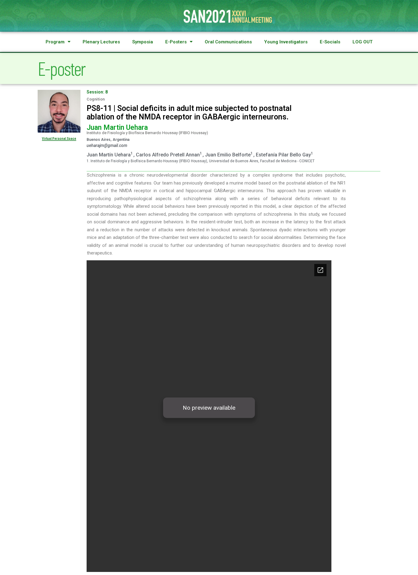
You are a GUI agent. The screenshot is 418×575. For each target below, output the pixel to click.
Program (55, 42)
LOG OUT (363, 42)
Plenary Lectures (101, 42)
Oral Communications (228, 42)
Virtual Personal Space (59, 138)
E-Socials (330, 42)
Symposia (142, 42)
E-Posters (176, 42)
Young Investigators (286, 42)
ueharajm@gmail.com (107, 145)
